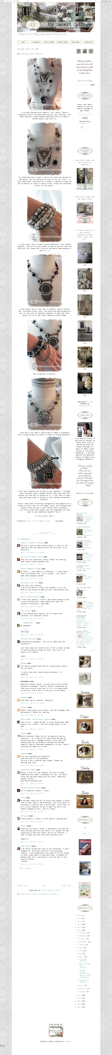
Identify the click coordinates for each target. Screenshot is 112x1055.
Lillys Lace (82, 601)
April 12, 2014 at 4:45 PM (32, 749)
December (83, 933)
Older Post (66, 886)
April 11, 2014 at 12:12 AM (32, 703)
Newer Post (22, 886)
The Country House (84, 568)
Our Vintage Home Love (84, 588)
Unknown (24, 697)
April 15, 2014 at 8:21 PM (32, 793)
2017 (79, 921)
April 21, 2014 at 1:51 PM (32, 842)
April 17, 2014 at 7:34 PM (32, 812)
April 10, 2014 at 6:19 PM (32, 659)
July (81, 948)
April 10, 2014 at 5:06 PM (32, 635)
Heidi (23, 798)
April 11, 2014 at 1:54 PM (32, 729)
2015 (79, 927)
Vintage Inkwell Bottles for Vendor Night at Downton (85, 973)
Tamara (23, 826)
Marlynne (24, 816)
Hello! (85, 590)
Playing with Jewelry (84, 981)
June (81, 951)
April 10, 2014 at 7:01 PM (32, 677)
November (83, 936)
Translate (86, 406)
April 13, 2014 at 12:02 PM (32, 765)
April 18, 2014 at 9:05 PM (32, 821)
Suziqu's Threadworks (82, 574)
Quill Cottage (82, 553)
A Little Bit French (82, 513)
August (82, 945)
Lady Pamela (26, 846)
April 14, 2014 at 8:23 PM (32, 783)
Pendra (23, 733)
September (83, 942)
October (82, 939)
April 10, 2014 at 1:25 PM (32, 578)
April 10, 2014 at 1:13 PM (32, 564)
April (81, 957)
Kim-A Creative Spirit (30, 597)
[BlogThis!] (57, 521)
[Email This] (56, 521)
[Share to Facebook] (61, 521)
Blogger (68, 1041)
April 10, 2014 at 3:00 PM (32, 606)
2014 (79, 930)
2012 (79, 998)
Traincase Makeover (83, 960)
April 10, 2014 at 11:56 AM (32, 552)
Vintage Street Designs (31, 788)
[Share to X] (59, 521)
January (82, 991)
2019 (79, 918)
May (81, 954)
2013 (79, 995)
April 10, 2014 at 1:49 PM (32, 592)
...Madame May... (28, 623)
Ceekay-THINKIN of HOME (31, 569)
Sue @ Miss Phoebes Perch (31, 557)
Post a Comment (25, 868)
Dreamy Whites (82, 631)
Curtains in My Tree (29, 583)
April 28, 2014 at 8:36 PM (32, 864)
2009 (79, 1007)
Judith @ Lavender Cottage (32, 543)
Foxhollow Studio (28, 770)
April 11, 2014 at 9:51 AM (32, 715)
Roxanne (24, 707)
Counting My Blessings (82, 616)
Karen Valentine (33, 521)
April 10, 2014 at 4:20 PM (32, 618)
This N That (26, 611)
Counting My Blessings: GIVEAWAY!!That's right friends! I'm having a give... (84, 622)
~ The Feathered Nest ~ (83, 527)
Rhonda (23, 663)
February (83, 989)
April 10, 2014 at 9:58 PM (32, 693)
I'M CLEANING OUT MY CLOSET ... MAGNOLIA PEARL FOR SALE (85, 606)
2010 (79, 1004)
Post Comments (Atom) (51, 890)
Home (44, 886)
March (81, 985)
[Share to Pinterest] (62, 521)
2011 (79, 1001)
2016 (79, 924)
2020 (79, 915)
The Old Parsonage (28, 639)
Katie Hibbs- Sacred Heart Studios (36, 719)
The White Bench (83, 541)
